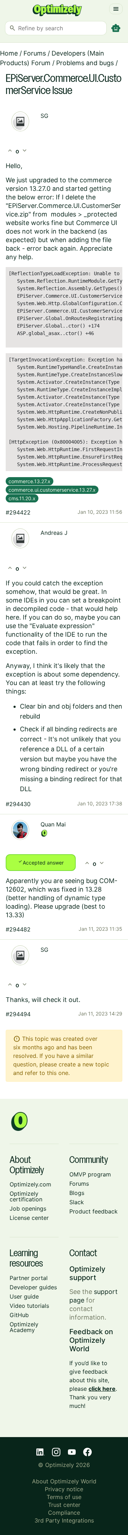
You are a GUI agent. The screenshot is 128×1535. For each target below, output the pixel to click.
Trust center (64, 1504)
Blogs (76, 1192)
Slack (76, 1202)
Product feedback (93, 1211)
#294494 (18, 1014)
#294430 (18, 804)
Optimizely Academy (24, 1327)
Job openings (28, 1208)
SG (44, 115)
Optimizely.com (30, 1184)
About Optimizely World (64, 1481)
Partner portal (29, 1277)
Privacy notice (64, 1489)
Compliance (64, 1512)
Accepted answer (41, 862)
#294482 (18, 929)
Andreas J (54, 532)
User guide (24, 1296)
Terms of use (64, 1496)
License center (29, 1217)
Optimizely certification (26, 1196)
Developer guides (33, 1287)
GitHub (19, 1315)
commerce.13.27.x (29, 481)
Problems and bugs (85, 63)
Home (9, 53)
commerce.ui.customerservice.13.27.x (52, 490)
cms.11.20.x (22, 498)
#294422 (18, 512)
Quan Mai (53, 824)
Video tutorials (29, 1305)
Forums (34, 53)
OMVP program (90, 1174)
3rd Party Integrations (64, 1520)
